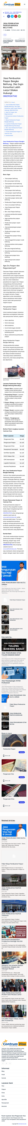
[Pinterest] (15, 16)
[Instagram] (6, 1063)
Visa (11, 12)
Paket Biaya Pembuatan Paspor (17, 600)
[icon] (3, 12)
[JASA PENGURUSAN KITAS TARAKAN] (5, 609)
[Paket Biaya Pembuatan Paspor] (5, 600)
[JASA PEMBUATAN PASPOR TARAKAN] (14, 906)
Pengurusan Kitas (8, 799)
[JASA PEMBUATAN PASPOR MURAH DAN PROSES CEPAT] (14, 985)
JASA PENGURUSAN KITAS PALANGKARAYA (16, 629)
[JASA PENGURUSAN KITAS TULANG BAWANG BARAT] (14, 645)
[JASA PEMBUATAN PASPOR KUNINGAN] (5, 717)
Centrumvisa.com (22, 1123)
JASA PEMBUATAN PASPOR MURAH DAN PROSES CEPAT (12, 994)
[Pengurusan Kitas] (14, 790)
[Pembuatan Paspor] (14, 740)
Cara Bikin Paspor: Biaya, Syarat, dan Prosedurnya (13, 1019)
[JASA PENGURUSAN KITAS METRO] (5, 726)
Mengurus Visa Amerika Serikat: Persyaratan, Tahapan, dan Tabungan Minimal (12, 967)
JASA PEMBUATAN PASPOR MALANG (20, 41)
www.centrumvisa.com (9, 517)
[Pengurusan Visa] (14, 765)
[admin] (4, 30)
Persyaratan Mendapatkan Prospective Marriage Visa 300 (12, 940)
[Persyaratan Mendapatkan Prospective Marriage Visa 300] (14, 932)
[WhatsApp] (19, 16)
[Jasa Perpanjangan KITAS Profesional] (14, 673)
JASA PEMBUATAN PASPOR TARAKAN (11, 914)
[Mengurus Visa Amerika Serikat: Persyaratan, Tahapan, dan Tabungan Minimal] (14, 958)
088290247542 (10, 96)
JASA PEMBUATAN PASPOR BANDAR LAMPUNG (8, 42)
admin (8, 30)
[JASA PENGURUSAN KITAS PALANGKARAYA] (5, 629)
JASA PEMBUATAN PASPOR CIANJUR (11, 889)
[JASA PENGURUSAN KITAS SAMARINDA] (5, 619)
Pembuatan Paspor (9, 749)
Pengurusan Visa (8, 774)
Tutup (12, 102)
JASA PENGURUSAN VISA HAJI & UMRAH (13, 839)
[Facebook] (8, 16)
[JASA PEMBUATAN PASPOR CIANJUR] (14, 880)
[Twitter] (12, 16)
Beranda (7, 12)
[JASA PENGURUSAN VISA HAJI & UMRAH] (14, 571)
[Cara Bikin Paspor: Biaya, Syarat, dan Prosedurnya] (14, 1011)
